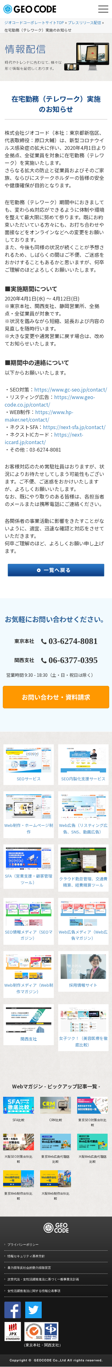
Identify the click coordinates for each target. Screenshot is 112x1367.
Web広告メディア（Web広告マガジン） (83, 935)
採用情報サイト (83, 985)
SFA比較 (18, 1119)
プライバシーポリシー (23, 1244)
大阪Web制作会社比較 (55, 1196)
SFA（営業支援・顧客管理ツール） (28, 879)
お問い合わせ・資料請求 (56, 696)
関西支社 (29, 1038)
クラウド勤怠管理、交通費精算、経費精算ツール (83, 882)
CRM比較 (55, 1119)
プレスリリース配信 (84, 22)
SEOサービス (29, 778)
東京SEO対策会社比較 (92, 1122)
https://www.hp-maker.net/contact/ (39, 415)
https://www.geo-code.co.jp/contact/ (50, 400)
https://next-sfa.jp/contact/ (74, 427)
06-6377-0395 (73, 660)
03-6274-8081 (73, 641)
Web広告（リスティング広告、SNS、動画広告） (83, 828)
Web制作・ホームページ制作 (28, 828)
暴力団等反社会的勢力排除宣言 (29, 1267)
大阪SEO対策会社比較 (18, 1159)
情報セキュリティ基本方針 (26, 1256)
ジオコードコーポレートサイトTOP (34, 22)
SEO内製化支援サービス (83, 778)
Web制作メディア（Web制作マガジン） (28, 988)
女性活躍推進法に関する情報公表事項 (33, 1291)
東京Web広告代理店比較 (55, 1159)
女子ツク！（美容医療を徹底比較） (83, 1041)
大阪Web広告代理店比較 (92, 1159)
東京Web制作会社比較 (18, 1196)
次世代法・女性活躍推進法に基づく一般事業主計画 (43, 1279)
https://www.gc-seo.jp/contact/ (70, 389)
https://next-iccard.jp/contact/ (44, 438)
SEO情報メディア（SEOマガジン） (29, 935)
